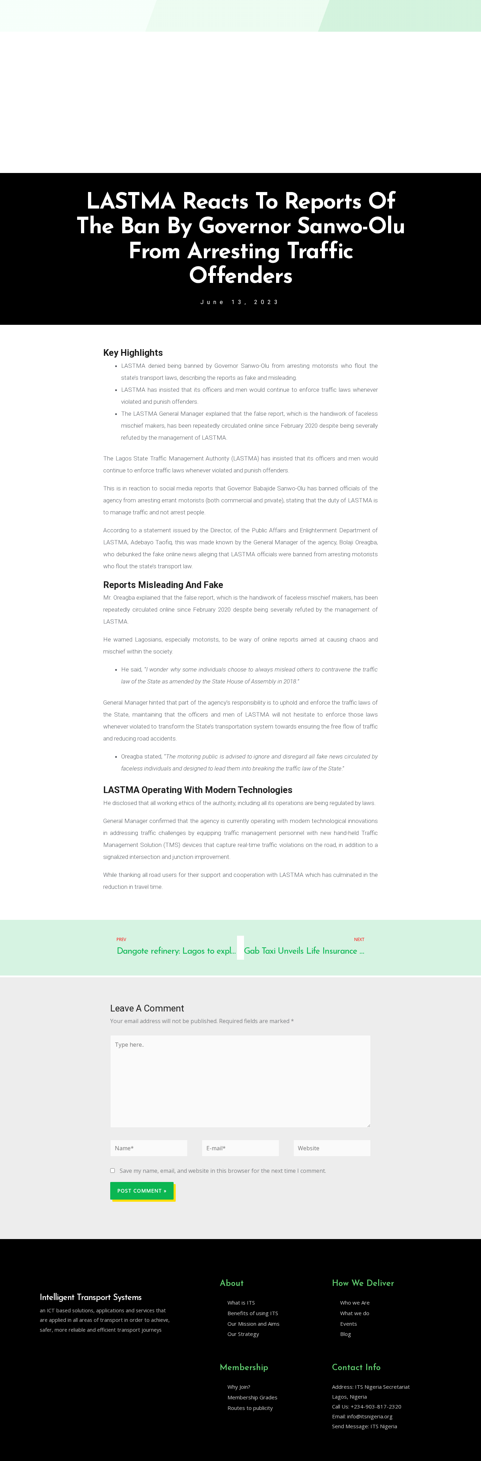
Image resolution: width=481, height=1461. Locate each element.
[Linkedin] (58, 1347)
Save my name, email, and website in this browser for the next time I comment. (223, 1171)
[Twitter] (43, 1347)
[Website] (332, 1149)
